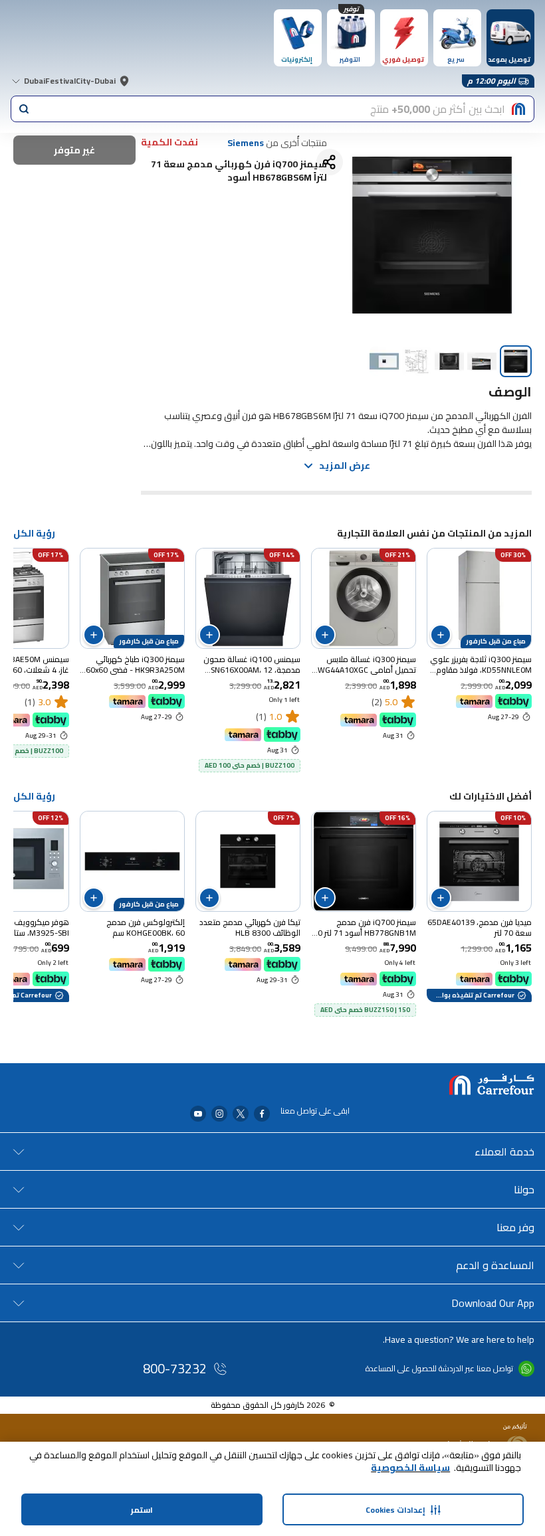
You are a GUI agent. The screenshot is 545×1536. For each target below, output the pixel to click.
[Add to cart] (440, 634)
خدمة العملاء (504, 1151)
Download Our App (492, 1303)
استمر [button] (142, 1509)
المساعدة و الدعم (495, 1265)
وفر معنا (515, 1227)
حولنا (524, 1189)
